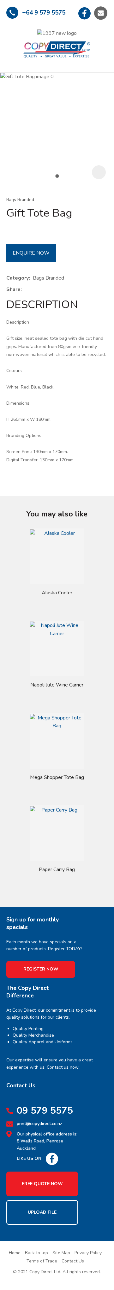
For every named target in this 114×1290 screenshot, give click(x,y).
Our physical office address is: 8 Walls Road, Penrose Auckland (47, 1141)
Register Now (40, 969)
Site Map (61, 1253)
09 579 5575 (45, 1110)
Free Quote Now (42, 1184)
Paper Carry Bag (57, 869)
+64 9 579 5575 (43, 13)
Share (13, 289)
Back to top (36, 1253)
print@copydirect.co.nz (39, 1124)
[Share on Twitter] (34, 289)
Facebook (84, 13)
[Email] (44, 290)
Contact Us (73, 1261)
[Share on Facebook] (26, 290)
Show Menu (11, 44)
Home (15, 1253)
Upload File (42, 1212)
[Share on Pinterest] (54, 290)
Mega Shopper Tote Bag (57, 777)
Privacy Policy (88, 1253)
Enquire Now (31, 253)
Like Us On (29, 1158)
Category (17, 278)
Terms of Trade (42, 1261)
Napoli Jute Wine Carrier (56, 684)
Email (100, 13)
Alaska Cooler (57, 592)
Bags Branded (20, 200)
